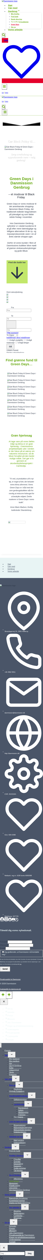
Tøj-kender (18, 1171)
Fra (12, 307)
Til (12, 316)
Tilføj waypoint (12, 333)
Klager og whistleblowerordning (20, 1026)
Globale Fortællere (16, 1091)
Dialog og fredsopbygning (19, 1203)
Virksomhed (14, 1070)
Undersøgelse (13, 1030)
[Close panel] (4, 1002)
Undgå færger (23, 343)
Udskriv (10, 350)
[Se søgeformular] (3, 35)
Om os (13, 27)
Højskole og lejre (16, 1137)
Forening (13, 1075)
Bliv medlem (14, 1061)
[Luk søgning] (4, 1248)
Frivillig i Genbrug (16, 1156)
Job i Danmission (14, 1023)
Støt (10, 5)
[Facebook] (2, 920)
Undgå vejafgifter (16, 340)
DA (3, 93)
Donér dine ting (16, 19)
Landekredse (19, 1104)
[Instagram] (6, 920)
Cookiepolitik (12, 1036)
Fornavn (3, 942)
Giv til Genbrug (15, 1066)
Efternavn (4, 945)
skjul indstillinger (23, 338)
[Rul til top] (3, 995)
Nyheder (10, 1012)
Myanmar (17, 1218)
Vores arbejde (15, 29)
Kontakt (10, 1040)
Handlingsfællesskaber (18, 1096)
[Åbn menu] (4, 112)
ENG (6, 93)
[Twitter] (16, 920)
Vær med (12, 8)
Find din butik (14, 1151)
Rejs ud (12, 1085)
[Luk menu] (0, 1045)
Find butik (14, 16)
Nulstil (15, 350)
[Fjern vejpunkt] (11, 324)
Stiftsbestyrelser (20, 1100)
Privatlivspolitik (13, 1033)
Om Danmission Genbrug (19, 1190)
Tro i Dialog (18, 1117)
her (20, 964)
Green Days (15, 24)
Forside (8, 1051)
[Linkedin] (9, 920)
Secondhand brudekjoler (20, 22)
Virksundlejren (20, 1143)
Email (2, 948)
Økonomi (11, 1019)
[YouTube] (13, 920)
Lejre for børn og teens (18, 1122)
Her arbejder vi (15, 1208)
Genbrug (11, 569)
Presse (10, 1016)
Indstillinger (11, 338)
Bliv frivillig (15, 14)
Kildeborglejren (20, 1132)
